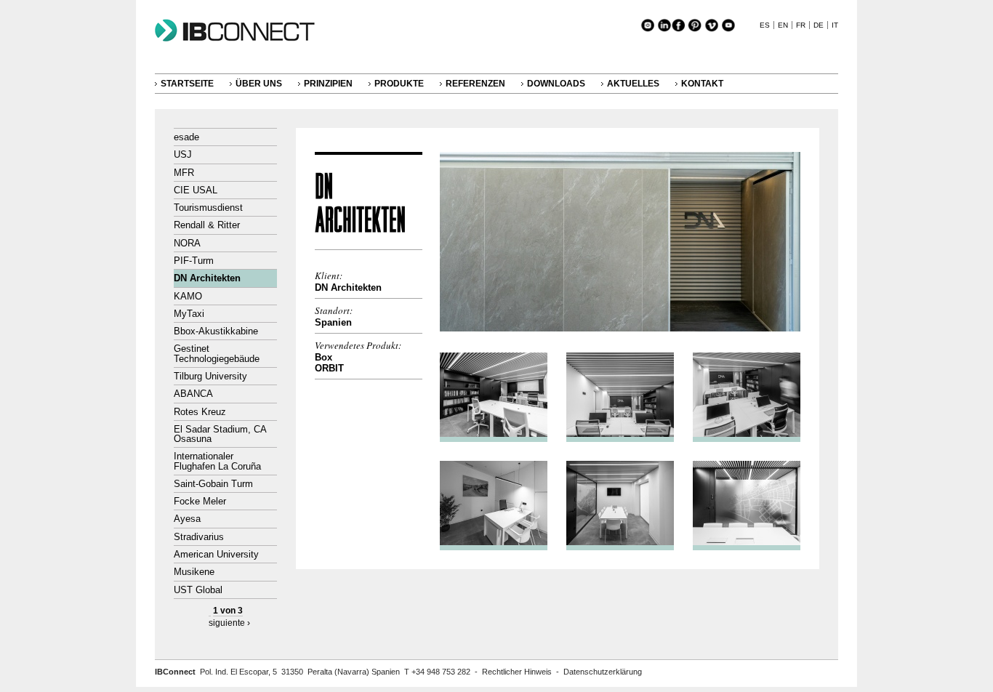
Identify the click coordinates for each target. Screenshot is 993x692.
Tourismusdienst (208, 207)
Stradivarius (199, 536)
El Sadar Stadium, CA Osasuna (220, 434)
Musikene (194, 571)
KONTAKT (702, 84)
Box (323, 357)
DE (818, 25)
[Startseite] (242, 41)
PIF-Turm (194, 260)
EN (783, 25)
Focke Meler (200, 501)
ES (765, 25)
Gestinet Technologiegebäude (217, 353)
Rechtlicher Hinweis (517, 671)
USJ (183, 154)
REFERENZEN (475, 84)
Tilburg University (210, 376)
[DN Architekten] (620, 328)
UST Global (198, 589)
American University (216, 554)
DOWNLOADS (556, 84)
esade (186, 137)
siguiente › (229, 623)
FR (800, 25)
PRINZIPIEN (328, 84)
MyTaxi (189, 313)
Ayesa (187, 518)
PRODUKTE (399, 84)
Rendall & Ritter (207, 225)
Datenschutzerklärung (602, 671)
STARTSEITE (187, 84)
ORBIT (329, 368)
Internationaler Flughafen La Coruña (217, 461)
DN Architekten (207, 278)
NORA (187, 243)
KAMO (188, 296)
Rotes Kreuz (200, 411)
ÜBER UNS (259, 84)
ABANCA (193, 393)
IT (835, 25)
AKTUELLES (633, 84)
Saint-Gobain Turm (213, 483)
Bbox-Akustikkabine (216, 331)
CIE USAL (195, 190)
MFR (184, 172)
